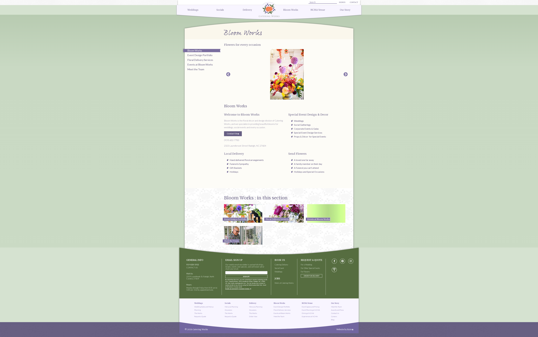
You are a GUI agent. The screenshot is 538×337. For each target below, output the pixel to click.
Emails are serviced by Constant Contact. (237, 289)
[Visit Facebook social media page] (334, 261)
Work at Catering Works (284, 283)
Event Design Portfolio (199, 55)
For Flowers (305, 272)
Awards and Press (337, 310)
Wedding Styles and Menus (204, 307)
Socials (220, 9)
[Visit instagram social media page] (351, 261)
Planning (197, 310)
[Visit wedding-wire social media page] (334, 269)
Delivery (247, 9)
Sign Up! (246, 276)
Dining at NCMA (308, 313)
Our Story (345, 9)
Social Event (279, 268)
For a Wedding (306, 265)
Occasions (228, 310)
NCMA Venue (318, 9)
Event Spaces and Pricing (310, 307)
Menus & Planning (231, 307)
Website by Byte (344, 329)
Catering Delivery (281, 265)
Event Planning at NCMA (311, 310)
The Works (198, 313)
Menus (342, 2)
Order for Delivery (311, 276)
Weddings (192, 9)
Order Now (253, 316)
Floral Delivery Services (200, 59)
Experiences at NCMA (310, 316)
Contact (354, 2)
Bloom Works (290, 9)
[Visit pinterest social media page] (342, 261)
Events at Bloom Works (200, 64)
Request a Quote (200, 316)
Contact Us (232, 133)
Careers (334, 316)
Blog (332, 320)
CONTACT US (192, 268)
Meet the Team (195, 69)
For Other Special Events (310, 268)
